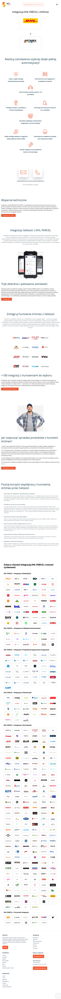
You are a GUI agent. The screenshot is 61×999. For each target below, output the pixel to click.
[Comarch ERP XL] (17, 660)
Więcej (5, 947)
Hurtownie (35, 939)
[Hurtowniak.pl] (44, 791)
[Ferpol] (35, 763)
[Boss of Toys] (53, 752)
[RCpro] (44, 846)
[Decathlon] (17, 590)
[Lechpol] (8, 813)
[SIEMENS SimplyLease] (8, 703)
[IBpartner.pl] (17, 896)
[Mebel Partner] (35, 824)
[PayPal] (35, 698)
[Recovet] (53, 846)
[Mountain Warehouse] (26, 617)
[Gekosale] (8, 639)
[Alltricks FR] (17, 617)
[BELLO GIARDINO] (26, 747)
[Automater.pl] (8, 923)
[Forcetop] (53, 780)
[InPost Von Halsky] (35, 617)
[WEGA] (26, 874)
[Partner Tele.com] (44, 841)
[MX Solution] (26, 824)
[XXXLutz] (26, 612)
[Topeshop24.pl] (26, 868)
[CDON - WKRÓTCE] (26, 623)
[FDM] (35, 780)
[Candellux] (17, 758)
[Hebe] (26, 595)
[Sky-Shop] (8, 644)
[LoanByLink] (8, 720)
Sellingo (4, 959)
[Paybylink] (53, 714)
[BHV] (8, 617)
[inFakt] (53, 671)
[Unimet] (35, 868)
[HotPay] (26, 703)
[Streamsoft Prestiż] (53, 666)
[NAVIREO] (17, 655)
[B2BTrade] (35, 741)
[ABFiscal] (35, 923)
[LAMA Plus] (26, 807)
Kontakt (4, 966)
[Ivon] (44, 796)
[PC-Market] (26, 666)
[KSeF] (53, 677)
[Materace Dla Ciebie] (53, 818)
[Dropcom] (17, 769)
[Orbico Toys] (44, 835)
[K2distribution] (17, 802)
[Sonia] (44, 857)
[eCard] (8, 709)
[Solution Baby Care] (35, 857)
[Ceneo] (8, 917)
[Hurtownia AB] (35, 791)
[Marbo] (17, 818)
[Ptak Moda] (35, 846)
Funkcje (4, 955)
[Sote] (26, 644)
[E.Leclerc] (17, 612)
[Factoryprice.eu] (26, 885)
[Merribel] (53, 901)
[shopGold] (35, 639)
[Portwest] (44, 890)
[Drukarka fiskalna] (53, 917)
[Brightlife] (8, 758)
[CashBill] (53, 703)
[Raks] (35, 666)
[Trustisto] (17, 923)
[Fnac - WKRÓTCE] (8, 623)
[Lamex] (35, 807)
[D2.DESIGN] (53, 758)
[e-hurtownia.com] (26, 769)
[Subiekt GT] (44, 655)
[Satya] (53, 852)
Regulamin (4, 979)
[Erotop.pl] (35, 775)
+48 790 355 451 (36, 962)
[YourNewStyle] (8, 879)
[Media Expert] (8, 606)
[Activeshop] (26, 730)
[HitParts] (26, 791)
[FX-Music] (17, 786)
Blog (3, 964)
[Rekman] (53, 890)
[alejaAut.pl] (44, 879)
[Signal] (17, 857)
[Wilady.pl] (44, 874)
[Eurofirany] (53, 896)
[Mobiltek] (44, 709)
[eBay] (17, 578)
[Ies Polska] (17, 796)
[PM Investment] (17, 846)
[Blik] (35, 703)
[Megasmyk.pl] (44, 824)
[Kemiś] (35, 802)
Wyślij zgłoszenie (38, 956)
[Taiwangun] (44, 863)
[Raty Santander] (53, 698)
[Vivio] (17, 874)
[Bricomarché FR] (53, 612)
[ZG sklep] (17, 879)
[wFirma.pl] (26, 655)
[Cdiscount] (53, 595)
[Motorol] (35, 830)
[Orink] (53, 835)
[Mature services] (17, 824)
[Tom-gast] (17, 868)
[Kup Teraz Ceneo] (8, 584)
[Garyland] (26, 786)
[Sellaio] (53, 644)
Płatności (35, 946)
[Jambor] (53, 796)
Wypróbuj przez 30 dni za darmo (33, 4)
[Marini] (26, 818)
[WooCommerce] (35, 633)
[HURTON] (8, 907)
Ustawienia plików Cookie (8, 968)
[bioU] (26, 752)
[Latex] (44, 807)
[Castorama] (53, 590)
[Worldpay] (17, 703)
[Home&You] (26, 590)
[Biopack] (17, 752)
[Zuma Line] (17, 901)
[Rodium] (35, 852)
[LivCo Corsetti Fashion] (35, 813)
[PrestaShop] (26, 633)
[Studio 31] (35, 863)
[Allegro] (8, 578)
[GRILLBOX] (44, 786)
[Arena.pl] (26, 578)
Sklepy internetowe (37, 941)
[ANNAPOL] (8, 736)
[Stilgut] (26, 863)
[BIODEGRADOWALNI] (8, 752)
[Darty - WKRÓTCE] (17, 623)
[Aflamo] (8, 896)
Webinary (4, 962)
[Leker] (17, 813)
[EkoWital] (17, 775)
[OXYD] (17, 841)
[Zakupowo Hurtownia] (35, 901)
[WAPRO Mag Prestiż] (35, 660)
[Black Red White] (8, 595)
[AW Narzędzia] (17, 741)
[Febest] (44, 780)
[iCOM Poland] (8, 796)
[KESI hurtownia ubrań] (44, 802)
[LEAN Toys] (53, 807)
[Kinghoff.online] (53, 802)
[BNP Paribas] (44, 703)
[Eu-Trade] (44, 775)
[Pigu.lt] (35, 590)
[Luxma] (53, 813)
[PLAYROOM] (8, 846)
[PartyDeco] (53, 841)
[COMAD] (44, 758)
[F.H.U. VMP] (17, 780)
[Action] (17, 730)
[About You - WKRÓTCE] (35, 623)
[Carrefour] (44, 606)
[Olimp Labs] (35, 835)
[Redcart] (53, 639)
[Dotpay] (17, 698)
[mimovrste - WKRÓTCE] (44, 623)
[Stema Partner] (17, 863)
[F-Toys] (8, 780)
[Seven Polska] (8, 857)
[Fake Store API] (26, 901)
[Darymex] (8, 763)
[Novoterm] (26, 896)
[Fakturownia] (44, 671)
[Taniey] (44, 601)
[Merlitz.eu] (53, 824)
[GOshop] (44, 644)
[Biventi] (35, 752)
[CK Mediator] (26, 907)
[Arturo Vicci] (44, 736)
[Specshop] (8, 901)
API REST (4, 983)
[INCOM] (35, 796)
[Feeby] (35, 885)
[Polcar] (26, 846)
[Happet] (8, 791)
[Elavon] (26, 720)
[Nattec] (8, 835)
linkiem (3, 464)
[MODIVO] (8, 590)
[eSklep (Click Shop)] (53, 633)
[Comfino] (17, 720)
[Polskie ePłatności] (8, 714)
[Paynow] (53, 709)
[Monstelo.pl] (26, 830)
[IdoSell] (44, 633)
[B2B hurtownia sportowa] (26, 741)
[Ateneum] (53, 736)
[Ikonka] (26, 796)
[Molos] (8, 830)
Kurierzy (35, 945)
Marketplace (35, 937)
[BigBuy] (44, 747)
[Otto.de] (44, 584)
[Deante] (17, 763)
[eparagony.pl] (17, 677)
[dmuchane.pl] (53, 763)
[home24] (35, 601)
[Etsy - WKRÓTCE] (44, 595)
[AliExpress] (17, 595)
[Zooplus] (44, 612)
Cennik (3, 976)
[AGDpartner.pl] (44, 730)
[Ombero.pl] (35, 890)
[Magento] (17, 633)
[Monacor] (17, 830)
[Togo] (8, 868)
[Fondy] (26, 709)
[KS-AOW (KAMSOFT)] (8, 666)
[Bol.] (17, 606)
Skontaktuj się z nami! (8, 215)
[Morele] (44, 590)
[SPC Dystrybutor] (8, 863)
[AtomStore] (17, 644)
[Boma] (44, 752)
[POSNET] (44, 917)
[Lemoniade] (26, 813)
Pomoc (4, 978)
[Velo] (44, 868)
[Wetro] (35, 874)
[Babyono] (53, 741)
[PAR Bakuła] (35, 841)
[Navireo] (44, 677)
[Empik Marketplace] (44, 578)
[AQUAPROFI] (17, 907)
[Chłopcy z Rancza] (35, 758)
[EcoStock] (44, 769)
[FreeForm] (8, 786)
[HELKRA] (17, 791)
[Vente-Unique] (53, 606)
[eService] (17, 709)
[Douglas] (35, 595)
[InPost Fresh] (35, 584)
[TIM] (53, 863)
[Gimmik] (35, 786)
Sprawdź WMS (6, 299)
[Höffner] (35, 612)
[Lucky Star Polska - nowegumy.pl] (44, 813)
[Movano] (44, 830)
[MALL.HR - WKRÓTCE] (53, 623)
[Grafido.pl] (35, 917)
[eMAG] (26, 584)
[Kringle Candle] (17, 890)
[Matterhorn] (8, 824)
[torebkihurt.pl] (44, 896)
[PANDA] (26, 841)
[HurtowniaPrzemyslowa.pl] (53, 791)
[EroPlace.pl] (26, 775)
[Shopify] (44, 639)
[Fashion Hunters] (26, 780)
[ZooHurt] (26, 879)
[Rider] (26, 852)
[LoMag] (17, 666)
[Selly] (35, 644)
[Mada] (8, 818)
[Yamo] (53, 874)
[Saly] (17, 639)
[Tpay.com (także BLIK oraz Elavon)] (8, 698)
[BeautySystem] (17, 747)
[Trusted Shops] (26, 923)
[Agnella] (35, 879)
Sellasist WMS (5, 961)
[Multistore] (53, 830)
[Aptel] (17, 736)
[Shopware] (26, 639)
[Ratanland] (35, 896)
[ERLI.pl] (53, 578)
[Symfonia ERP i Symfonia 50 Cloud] (53, 655)
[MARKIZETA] (35, 818)
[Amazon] (17, 584)
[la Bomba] (17, 807)
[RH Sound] (17, 852)
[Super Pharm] (8, 612)
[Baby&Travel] (44, 741)
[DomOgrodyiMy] (8, 769)
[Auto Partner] (8, 741)
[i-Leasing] (35, 714)
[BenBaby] (35, 747)
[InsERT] (8, 688)
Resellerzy (4, 957)
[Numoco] (26, 835)
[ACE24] (8, 730)
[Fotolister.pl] (26, 917)
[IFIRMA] (26, 677)
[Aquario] (26, 736)
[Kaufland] (53, 584)
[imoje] (35, 709)
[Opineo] (17, 917)
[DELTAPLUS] (44, 901)
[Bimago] (53, 747)
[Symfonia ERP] (26, 671)
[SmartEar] (26, 857)
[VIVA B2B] (8, 874)
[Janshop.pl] (8, 802)
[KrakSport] (8, 807)
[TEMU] (8, 601)
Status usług (5, 985)
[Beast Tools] (8, 747)
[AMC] (53, 730)
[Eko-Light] (53, 769)
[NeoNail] (17, 835)
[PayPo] (26, 714)
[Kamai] (26, 802)
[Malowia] (26, 890)
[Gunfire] (53, 885)
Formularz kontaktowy (40, 968)
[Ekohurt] (8, 775)
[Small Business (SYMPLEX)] (44, 666)
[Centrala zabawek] (26, 758)
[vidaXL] (53, 868)
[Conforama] (35, 606)
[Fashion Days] (26, 606)
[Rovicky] (44, 852)
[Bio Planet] (17, 885)
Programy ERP (36, 943)
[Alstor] (53, 879)
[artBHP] (8, 885)
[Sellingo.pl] (8, 633)
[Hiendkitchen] (8, 890)
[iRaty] (44, 714)
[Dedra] (26, 763)
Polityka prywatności (7, 987)
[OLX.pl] (35, 578)
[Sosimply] (53, 857)
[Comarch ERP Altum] (44, 660)
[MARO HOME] (44, 818)
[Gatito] (44, 885)
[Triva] (35, 671)
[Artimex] (35, 736)
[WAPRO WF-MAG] (8, 655)
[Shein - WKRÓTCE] (53, 617)
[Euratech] (53, 775)
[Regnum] (8, 852)
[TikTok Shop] (44, 617)
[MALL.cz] (53, 601)
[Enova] (53, 660)
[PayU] (26, 698)
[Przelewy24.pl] (44, 698)
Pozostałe (35, 948)
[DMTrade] (44, 763)
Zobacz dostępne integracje (10, 389)
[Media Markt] (26, 601)
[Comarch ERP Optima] (8, 660)
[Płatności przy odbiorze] (17, 714)
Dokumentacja (5, 981)
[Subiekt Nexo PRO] (35, 655)
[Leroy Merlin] (17, 601)
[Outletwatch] (8, 841)
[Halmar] (53, 786)
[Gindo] (35, 907)
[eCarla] (35, 769)
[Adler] (35, 730)
